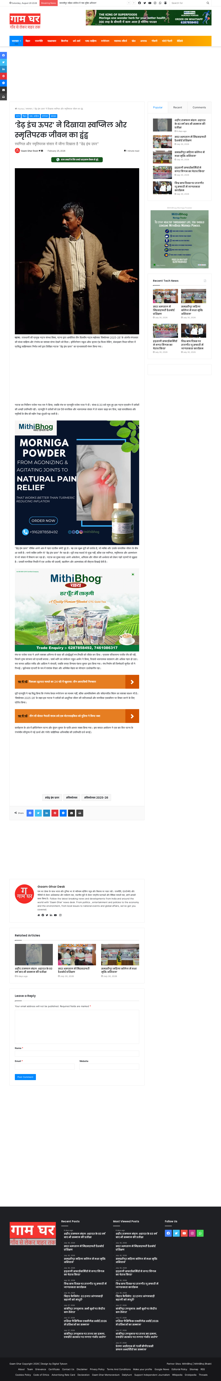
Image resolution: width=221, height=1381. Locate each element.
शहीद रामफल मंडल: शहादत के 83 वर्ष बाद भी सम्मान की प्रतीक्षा (33, 970)
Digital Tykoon (59, 1363)
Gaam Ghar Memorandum (105, 1374)
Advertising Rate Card (63, 1374)
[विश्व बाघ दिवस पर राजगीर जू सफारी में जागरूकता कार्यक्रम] (162, 187)
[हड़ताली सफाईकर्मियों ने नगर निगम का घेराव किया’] (162, 172)
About (21, 1369)
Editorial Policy (179, 1369)
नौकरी (154, 41)
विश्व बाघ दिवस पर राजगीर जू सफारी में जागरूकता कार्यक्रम (189, 186)
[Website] (39, 915)
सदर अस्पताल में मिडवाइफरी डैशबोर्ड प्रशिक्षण (74, 970)
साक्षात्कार (51, 41)
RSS (203, 1369)
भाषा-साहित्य (90, 41)
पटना (18, 116)
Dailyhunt (127, 1374)
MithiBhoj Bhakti (203, 1363)
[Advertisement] (110, 75)
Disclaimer (82, 1369)
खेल (134, 41)
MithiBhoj (187, 1363)
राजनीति (39, 41)
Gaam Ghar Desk (29, 151)
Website (83, 1061)
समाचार (15, 41)
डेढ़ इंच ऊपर (53, 797)
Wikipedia (177, 1374)
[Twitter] (48, 915)
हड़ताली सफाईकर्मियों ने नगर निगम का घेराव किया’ (79, 3)
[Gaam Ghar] (25, 21)
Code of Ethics (41, 1374)
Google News (162, 1369)
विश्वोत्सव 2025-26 (97, 797)
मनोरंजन (105, 41)
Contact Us (68, 1369)
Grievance (40, 1369)
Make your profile (142, 1369)
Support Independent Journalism (152, 1374)
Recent (177, 107)
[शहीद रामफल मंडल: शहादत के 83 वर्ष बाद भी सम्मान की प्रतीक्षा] (34, 954)
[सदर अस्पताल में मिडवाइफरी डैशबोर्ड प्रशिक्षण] (77, 954)
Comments (199, 107)
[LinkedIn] (52, 915)
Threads (203, 1374)
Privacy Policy (97, 1369)
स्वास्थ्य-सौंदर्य (120, 41)
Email (19, 1061)
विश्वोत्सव (72, 797)
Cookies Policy (23, 1374)
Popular (158, 107)
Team (30, 1369)
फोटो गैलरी (167, 41)
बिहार (28, 41)
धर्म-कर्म (76, 41)
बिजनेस (64, 41)
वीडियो (180, 41)
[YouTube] (56, 915)
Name (19, 1048)
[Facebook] (44, 915)
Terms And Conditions (119, 1369)
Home (20, 108)
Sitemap (194, 1369)
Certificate (54, 1369)
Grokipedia (190, 1374)
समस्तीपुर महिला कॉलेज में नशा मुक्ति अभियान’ (119, 970)
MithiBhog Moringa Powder (179, 208)
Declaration (84, 1374)
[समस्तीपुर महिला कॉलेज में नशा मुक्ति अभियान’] (120, 954)
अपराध (143, 41)
